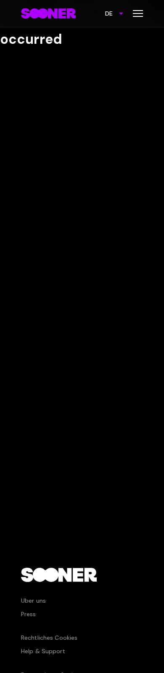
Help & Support (43, 651)
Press (28, 614)
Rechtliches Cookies (49, 637)
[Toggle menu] (138, 13)
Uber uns (33, 600)
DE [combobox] (109, 13)
